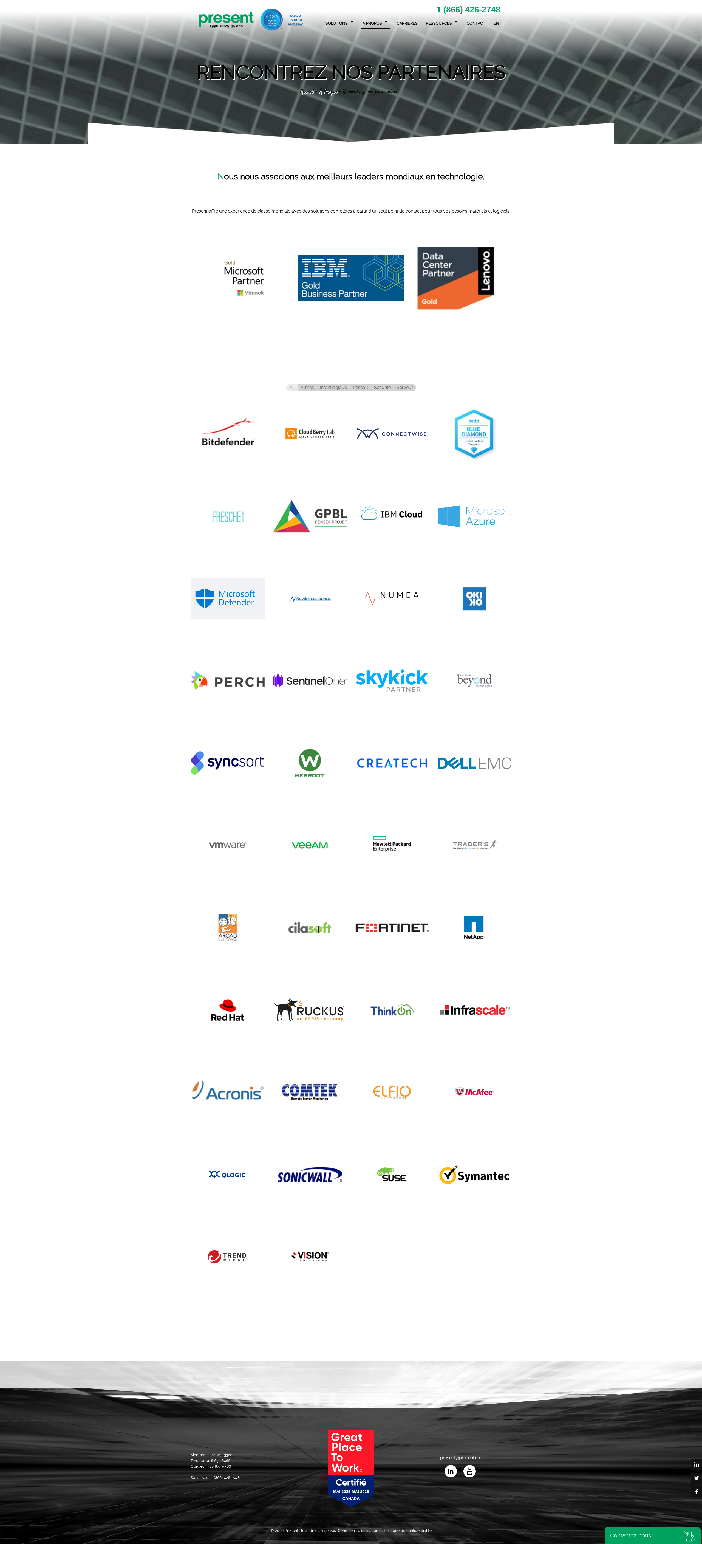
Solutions (336, 23)
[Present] (251, 19)
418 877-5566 (219, 1466)
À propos (372, 23)
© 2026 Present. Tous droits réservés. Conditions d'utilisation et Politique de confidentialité (351, 1530)
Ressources (439, 23)
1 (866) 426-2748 (468, 9)
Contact (476, 23)
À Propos (328, 92)
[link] (244, 276)
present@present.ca (460, 1457)
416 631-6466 (218, 1460)
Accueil (307, 92)
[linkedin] (451, 1471)
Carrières (407, 23)
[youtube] (469, 1471)
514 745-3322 (221, 1455)
